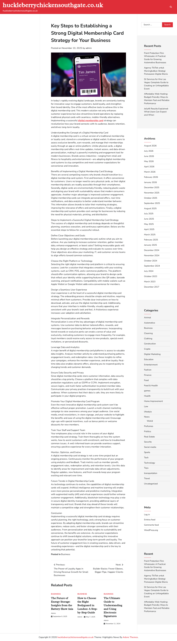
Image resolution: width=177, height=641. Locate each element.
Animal (147, 317)
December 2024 (151, 250)
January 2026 (150, 182)
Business (65, 554)
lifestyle (148, 411)
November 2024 (151, 255)
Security (148, 441)
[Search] (171, 7)
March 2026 (149, 171)
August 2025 (150, 208)
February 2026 (151, 177)
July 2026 (148, 151)
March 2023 (149, 281)
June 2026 (149, 156)
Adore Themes (130, 637)
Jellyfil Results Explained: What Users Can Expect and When (156, 111)
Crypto (147, 349)
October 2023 (150, 276)
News (146, 416)
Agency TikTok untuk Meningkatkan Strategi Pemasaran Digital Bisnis (156, 70)
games (147, 390)
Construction (150, 343)
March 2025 (149, 234)
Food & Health (151, 385)
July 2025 (148, 213)
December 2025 (151, 187)
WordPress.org (151, 530)
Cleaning (148, 333)
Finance (147, 375)
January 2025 (150, 245)
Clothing (148, 338)
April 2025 (149, 229)
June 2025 (149, 218)
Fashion (147, 369)
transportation (150, 473)
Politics (147, 431)
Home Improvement (153, 401)
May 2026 (149, 161)
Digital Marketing (152, 354)
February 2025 (151, 239)
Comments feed (151, 524)
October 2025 (150, 198)
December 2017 (151, 286)
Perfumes (148, 426)
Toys (146, 468)
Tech (146, 457)
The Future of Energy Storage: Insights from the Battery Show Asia (62, 603)
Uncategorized (151, 483)
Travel (147, 478)
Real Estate (149, 436)
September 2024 (152, 265)
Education (148, 359)
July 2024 (148, 271)
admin (89, 48)
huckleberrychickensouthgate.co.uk (53, 5)
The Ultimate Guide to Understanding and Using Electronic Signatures (113, 607)
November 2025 (151, 192)
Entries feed (149, 519)
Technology (149, 462)
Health (147, 396)
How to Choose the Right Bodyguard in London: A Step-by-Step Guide (87, 605)
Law (146, 406)
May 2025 (149, 224)
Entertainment (151, 364)
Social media (150, 447)
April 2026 (149, 166)
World (150, 421)
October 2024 (150, 260)
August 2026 (150, 145)
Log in (147, 514)
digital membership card (90, 120)
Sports (147, 452)
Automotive (149, 322)
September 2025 (152, 203)
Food (146, 380)
